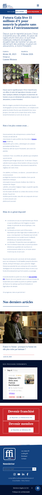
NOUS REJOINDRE (33, 12)
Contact (23, 459)
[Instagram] (14, 474)
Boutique (24, 456)
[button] (40, 333)
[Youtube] (19, 474)
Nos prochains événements (15, 364)
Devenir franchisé (21, 411)
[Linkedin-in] (23, 474)
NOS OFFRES (20, 12)
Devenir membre (21, 424)
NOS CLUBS (11, 12)
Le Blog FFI (24, 453)
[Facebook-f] (27, 474)
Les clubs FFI (25, 451)
